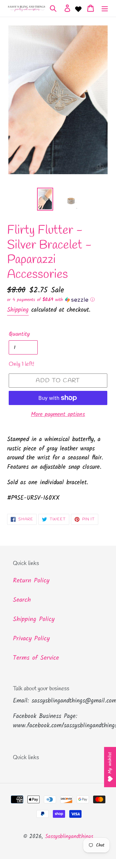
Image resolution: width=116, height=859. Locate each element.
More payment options (58, 414)
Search (22, 600)
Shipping (18, 310)
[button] (58, 299)
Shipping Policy (33, 619)
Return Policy (31, 581)
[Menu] (105, 8)
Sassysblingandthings (69, 836)
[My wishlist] (78, 8)
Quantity (19, 334)
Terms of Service (36, 658)
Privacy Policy (31, 639)
